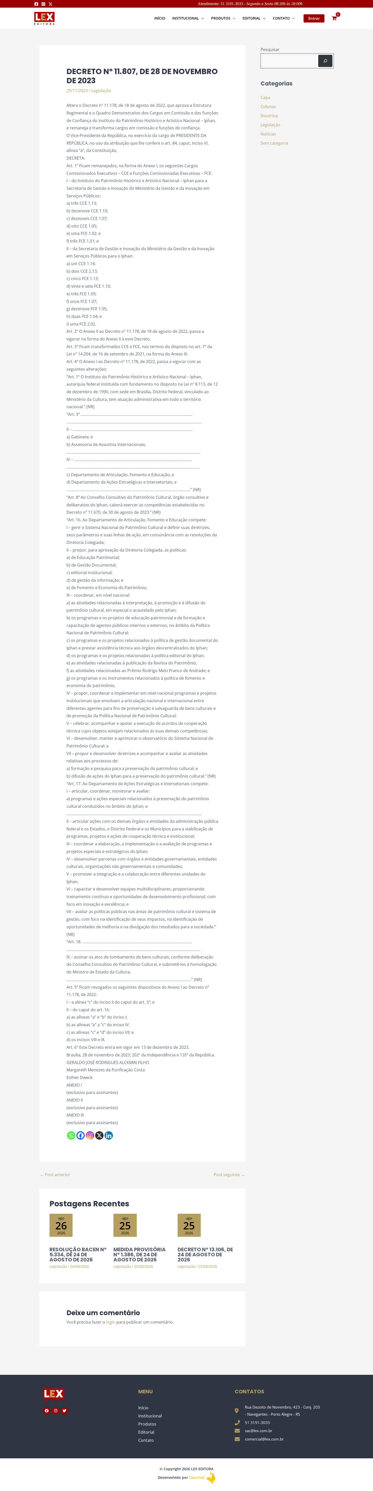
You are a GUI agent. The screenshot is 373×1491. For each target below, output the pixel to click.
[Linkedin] (109, 1135)
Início (143, 1408)
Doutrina (269, 115)
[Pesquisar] (325, 61)
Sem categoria (274, 143)
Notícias (268, 134)
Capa (265, 97)
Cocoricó (197, 1477)
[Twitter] (50, 4)
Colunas (268, 106)
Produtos (147, 1424)
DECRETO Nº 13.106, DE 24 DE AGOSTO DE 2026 (205, 1254)
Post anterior (55, 1174)
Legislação (101, 90)
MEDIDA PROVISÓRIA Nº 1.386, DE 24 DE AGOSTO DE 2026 (139, 1254)
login (110, 1322)
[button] (201, 18)
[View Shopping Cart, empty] (334, 18)
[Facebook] (36, 4)
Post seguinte (229, 1174)
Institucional (150, 1416)
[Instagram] (43, 4)
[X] (99, 1135)
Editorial (146, 1432)
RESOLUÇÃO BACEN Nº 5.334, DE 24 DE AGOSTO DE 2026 (78, 1254)
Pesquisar (270, 49)
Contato (146, 1440)
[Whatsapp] (71, 1135)
